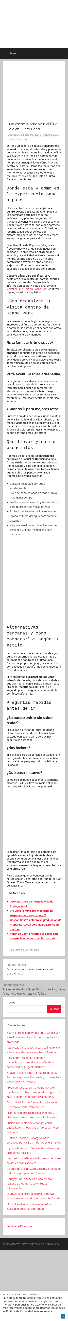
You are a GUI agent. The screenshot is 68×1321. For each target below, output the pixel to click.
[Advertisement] (34, 609)
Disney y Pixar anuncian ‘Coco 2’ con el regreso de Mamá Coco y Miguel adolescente (30, 1183)
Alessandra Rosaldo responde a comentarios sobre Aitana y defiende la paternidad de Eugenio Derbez (30, 1062)
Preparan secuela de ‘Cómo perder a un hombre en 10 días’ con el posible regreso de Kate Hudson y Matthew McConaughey (34, 1092)
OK (63, 1316)
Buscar (11, 1003)
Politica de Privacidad (20, 1226)
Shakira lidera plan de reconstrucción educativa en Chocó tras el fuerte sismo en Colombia (33, 1127)
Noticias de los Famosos (25, 949)
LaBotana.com (19, 139)
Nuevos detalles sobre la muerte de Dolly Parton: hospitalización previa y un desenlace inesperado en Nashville (34, 1077)
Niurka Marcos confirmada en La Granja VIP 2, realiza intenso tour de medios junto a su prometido (33, 1037)
